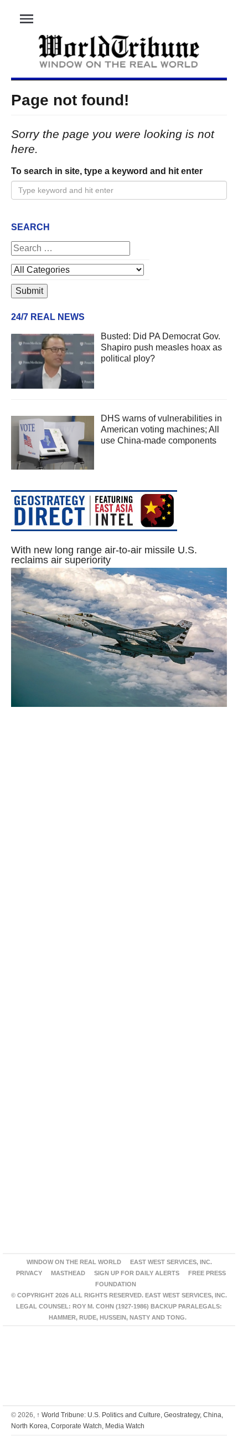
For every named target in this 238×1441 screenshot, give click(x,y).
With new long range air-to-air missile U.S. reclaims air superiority (104, 555)
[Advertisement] (119, 862)
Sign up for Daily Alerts (136, 1273)
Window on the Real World (74, 1262)
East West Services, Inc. (171, 1262)
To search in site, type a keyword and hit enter (107, 171)
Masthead (68, 1273)
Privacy (29, 1273)
